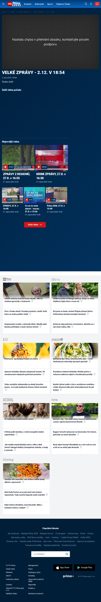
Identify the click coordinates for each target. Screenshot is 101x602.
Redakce (31, 588)
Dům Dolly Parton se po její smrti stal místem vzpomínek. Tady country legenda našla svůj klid (24, 493)
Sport (50, 4)
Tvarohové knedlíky (33, 545)
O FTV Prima (10, 565)
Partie (82, 533)
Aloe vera (47, 541)
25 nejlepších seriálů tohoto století (19, 419)
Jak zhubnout (13, 533)
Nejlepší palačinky (52, 545)
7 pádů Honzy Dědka (69, 537)
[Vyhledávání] (85, 3)
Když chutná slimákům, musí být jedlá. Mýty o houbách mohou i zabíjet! (23, 506)
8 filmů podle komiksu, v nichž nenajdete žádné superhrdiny (24, 433)
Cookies (9, 585)
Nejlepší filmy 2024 (29, 533)
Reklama (9, 572)
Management (33, 565)
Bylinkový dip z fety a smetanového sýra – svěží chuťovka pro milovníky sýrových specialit (73, 360)
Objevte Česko (63, 4)
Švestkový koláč (69, 545)
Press (30, 569)
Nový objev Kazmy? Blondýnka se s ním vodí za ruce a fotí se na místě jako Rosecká (74, 446)
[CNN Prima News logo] (14, 3)
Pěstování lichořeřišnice (64, 541)
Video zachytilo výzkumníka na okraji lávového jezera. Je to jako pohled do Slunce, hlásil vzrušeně (25, 385)
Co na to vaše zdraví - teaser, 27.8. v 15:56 (32, 209)
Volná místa (10, 569)
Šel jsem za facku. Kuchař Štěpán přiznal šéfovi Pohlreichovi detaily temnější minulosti (73, 312)
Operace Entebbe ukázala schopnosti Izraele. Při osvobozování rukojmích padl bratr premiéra (24, 373)
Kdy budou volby (18, 537)
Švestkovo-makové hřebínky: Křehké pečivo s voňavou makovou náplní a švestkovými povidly (73, 373)
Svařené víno (12, 541)
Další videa (33, 224)
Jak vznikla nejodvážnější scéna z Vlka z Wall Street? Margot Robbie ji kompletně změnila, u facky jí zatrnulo (26, 447)
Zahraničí (39, 4)
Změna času (73, 533)
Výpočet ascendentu (86, 541)
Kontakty (31, 576)
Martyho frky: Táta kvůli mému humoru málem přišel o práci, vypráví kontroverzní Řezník (74, 420)
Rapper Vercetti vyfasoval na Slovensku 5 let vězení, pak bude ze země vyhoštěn (75, 433)
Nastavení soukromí (35, 594)
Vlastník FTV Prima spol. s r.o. (15, 589)
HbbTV (8, 576)
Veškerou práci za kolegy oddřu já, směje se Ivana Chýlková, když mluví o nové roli (73, 300)
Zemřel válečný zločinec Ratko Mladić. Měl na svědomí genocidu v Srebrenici (23, 300)
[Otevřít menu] (3, 3)
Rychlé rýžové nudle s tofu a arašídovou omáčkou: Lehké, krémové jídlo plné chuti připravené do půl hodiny (74, 387)
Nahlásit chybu (11, 594)
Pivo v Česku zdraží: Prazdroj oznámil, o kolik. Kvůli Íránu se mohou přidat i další (25, 312)
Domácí (27, 4)
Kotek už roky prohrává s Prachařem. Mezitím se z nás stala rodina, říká (73, 325)
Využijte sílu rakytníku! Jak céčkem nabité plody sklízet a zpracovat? (24, 480)
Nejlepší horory (46, 533)
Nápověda (32, 585)
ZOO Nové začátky (35, 537)
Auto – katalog (52, 537)
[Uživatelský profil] (91, 4)
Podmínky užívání (12, 579)
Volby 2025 (85, 537)
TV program (60, 533)
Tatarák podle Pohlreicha (30, 541)
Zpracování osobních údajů (36, 580)
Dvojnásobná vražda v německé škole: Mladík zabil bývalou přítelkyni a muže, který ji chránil (25, 325)
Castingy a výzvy (34, 572)
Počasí (90, 533)
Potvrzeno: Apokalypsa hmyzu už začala (21, 359)
